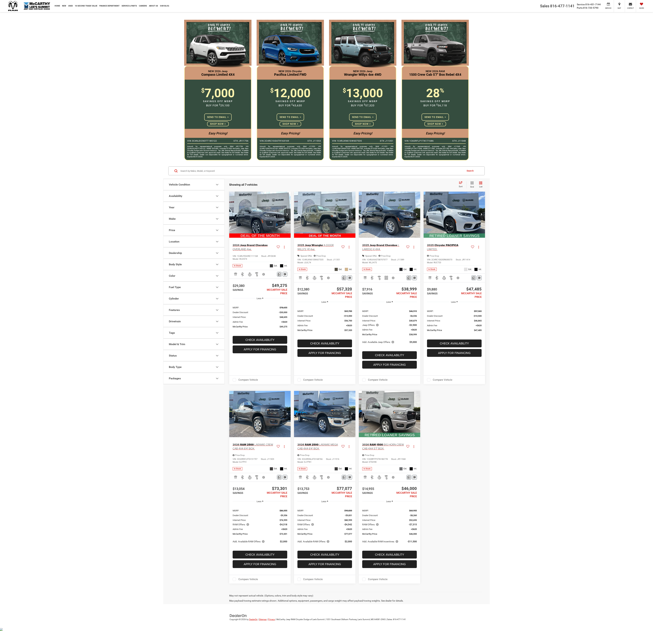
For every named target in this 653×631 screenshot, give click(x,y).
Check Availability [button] (259, 340)
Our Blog (164, 6)
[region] (260, 317)
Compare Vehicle (248, 379)
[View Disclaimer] (264, 274)
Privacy (271, 619)
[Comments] (279, 274)
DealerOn (253, 619)
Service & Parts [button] (129, 6)
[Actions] (284, 247)
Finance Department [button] (109, 6)
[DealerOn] (238, 615)
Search (470, 170)
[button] (287, 215)
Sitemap (263, 619)
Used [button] (70, 6)
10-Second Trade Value (86, 6)
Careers (143, 6)
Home (57, 6)
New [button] (64, 6)
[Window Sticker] (285, 274)
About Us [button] (153, 6)
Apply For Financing (260, 349)
